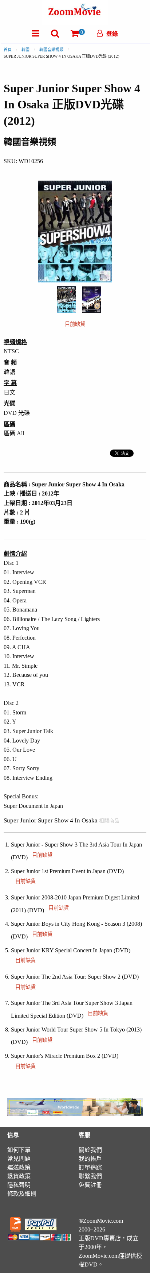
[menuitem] (35, 33)
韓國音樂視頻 (51, 49)
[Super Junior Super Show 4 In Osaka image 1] (66, 299)
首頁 (8, 49)
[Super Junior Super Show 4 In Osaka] (66, 299)
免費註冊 (90, 1185)
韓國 (25, 49)
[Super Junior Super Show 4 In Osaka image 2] (91, 299)
